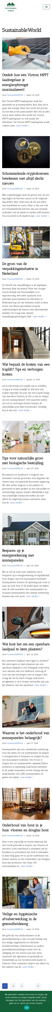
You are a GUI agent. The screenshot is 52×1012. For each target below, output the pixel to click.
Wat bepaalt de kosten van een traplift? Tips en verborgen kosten (26, 369)
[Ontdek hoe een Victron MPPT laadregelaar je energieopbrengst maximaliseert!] (26, 54)
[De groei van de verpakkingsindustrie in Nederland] (26, 242)
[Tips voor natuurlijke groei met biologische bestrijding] (26, 437)
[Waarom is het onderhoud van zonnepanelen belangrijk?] (26, 712)
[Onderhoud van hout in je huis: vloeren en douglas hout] (26, 804)
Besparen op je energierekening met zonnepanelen (18, 555)
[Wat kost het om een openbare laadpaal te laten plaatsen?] (26, 623)
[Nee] (48, 1001)
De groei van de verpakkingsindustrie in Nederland (20, 269)
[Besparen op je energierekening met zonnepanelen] (26, 529)
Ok (26, 1007)
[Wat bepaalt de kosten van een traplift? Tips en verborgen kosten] (26, 343)
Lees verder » (23, 125)
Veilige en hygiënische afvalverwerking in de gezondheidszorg (19, 919)
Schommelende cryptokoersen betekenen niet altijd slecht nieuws (25, 178)
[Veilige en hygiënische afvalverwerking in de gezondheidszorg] (26, 893)
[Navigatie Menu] (46, 6)
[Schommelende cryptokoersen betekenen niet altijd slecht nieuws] (26, 152)
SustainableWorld (15, 95)
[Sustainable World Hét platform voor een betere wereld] (10, 7)
